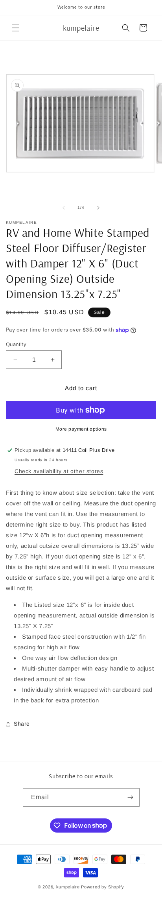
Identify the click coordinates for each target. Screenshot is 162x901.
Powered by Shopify (102, 886)
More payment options (81, 429)
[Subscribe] (130, 797)
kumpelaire (68, 886)
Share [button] (22, 723)
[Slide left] (63, 207)
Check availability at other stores (59, 471)
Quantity (16, 344)
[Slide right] (98, 207)
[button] (15, 28)
